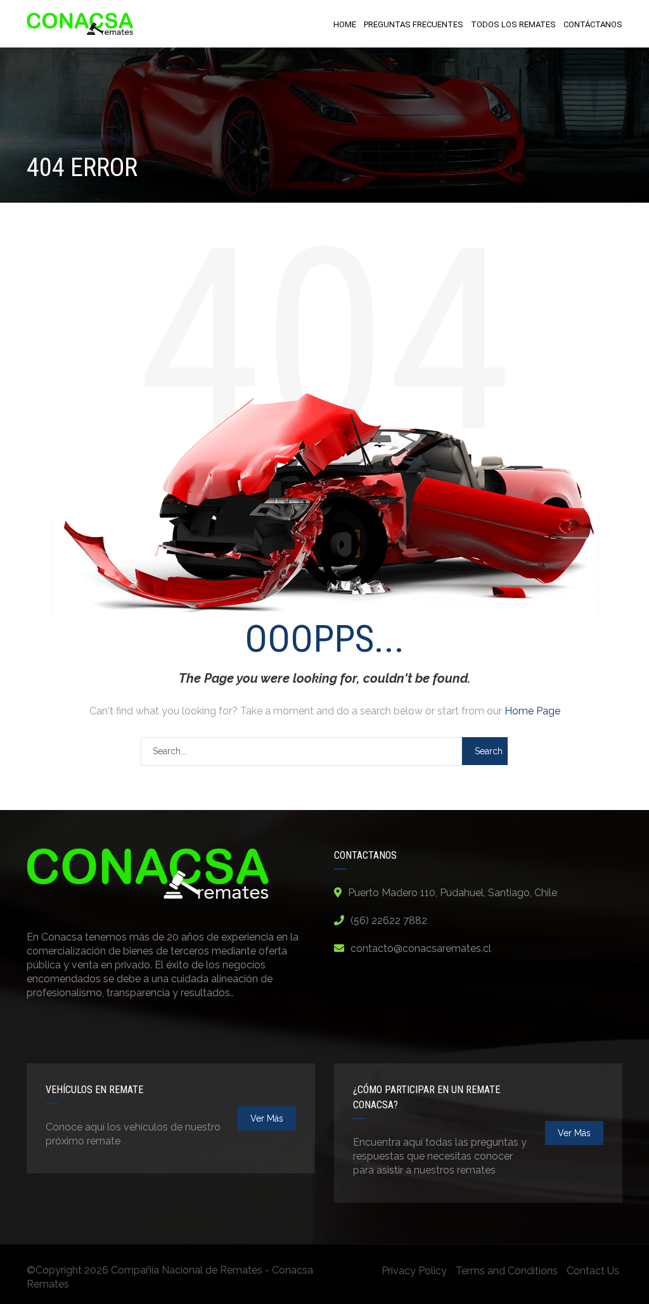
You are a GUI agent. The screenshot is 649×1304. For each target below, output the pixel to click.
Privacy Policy (414, 1271)
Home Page (532, 711)
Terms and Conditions (507, 1271)
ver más (266, 1118)
